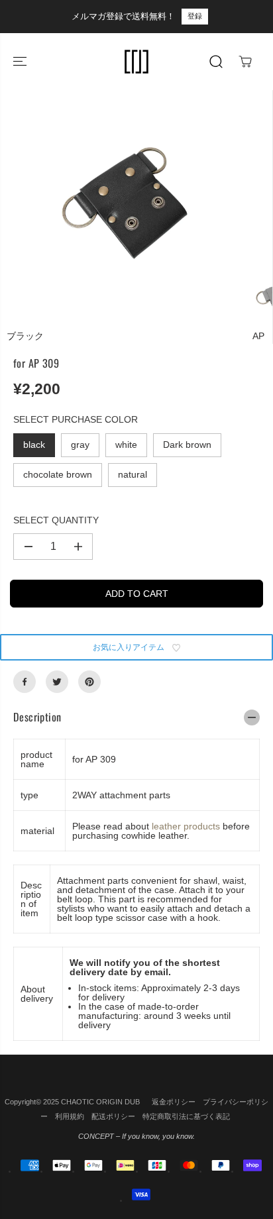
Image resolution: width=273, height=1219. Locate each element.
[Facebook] (24, 681)
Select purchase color (75, 419)
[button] (21, 61)
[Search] (216, 61)
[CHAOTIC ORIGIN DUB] (136, 61)
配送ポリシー (113, 1116)
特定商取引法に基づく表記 (186, 1116)
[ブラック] (126, 209)
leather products (186, 826)
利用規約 (69, 1116)
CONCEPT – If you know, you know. (136, 1136)
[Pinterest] (89, 681)
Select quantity (56, 520)
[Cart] (245, 61)
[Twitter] (57, 681)
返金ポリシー (173, 1102)
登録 (195, 16)
